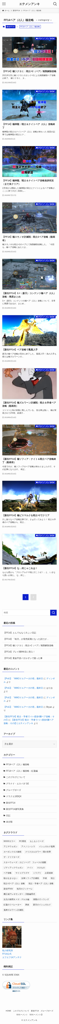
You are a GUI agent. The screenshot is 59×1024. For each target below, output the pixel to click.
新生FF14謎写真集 (15, 809)
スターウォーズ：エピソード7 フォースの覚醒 (25, 862)
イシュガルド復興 (47, 846)
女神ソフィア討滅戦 (30, 878)
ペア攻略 (7, 873)
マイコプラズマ (22, 873)
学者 (45, 878)
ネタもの (41, 867)
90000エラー (9, 841)
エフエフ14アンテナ (12, 957)
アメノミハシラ (28, 846)
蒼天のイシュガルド (42, 905)
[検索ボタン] (55, 4)
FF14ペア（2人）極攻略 (17, 764)
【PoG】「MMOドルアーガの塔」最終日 (23, 678)
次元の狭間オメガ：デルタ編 (16, 899)
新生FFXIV (8, 889)
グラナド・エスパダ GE (17, 783)
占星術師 (49, 873)
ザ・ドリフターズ (11, 857)
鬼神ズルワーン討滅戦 (13, 910)
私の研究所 (7, 950)
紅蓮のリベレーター (12, 905)
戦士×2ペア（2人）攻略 (14, 883)
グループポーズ (13, 790)
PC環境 (22, 841)
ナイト (30, 867)
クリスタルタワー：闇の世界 (38, 852)
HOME (8, 1011)
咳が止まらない (10, 878)
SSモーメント (22, 1015)
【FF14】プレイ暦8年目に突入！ (19, 651)
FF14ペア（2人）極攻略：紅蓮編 (22, 771)
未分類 (9, 822)
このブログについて (15, 777)
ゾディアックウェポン (13, 867)
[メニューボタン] (4, 4)
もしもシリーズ (37, 841)
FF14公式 (6, 954)
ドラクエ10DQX (13, 796)
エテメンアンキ (29, 3)
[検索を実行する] (53, 613)
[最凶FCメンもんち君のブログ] (11, 947)
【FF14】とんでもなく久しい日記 (19, 632)
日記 (8, 815)
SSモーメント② (36, 1015)
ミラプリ (37, 873)
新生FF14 (10, 27)
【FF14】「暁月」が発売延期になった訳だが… (26, 639)
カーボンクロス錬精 (12, 852)
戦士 (53, 878)
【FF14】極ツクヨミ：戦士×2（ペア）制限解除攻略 (28, 645)
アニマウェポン (10, 846)
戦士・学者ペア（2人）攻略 (41, 883)
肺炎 (27, 905)
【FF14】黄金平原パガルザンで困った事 (22, 658)
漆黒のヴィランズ (41, 899)
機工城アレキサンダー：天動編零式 (19, 894)
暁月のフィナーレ (25, 889)
